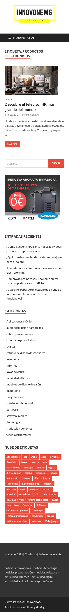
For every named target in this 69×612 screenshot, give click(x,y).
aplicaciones (13, 456)
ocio (37, 494)
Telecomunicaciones (17, 515)
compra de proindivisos (21, 340)
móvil (23, 489)
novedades (25, 494)
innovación (12, 478)
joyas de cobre (15, 371)
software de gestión (17, 510)
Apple (34, 456)
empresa (40, 472)
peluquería (13, 390)
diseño (28, 472)
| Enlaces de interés (49, 554)
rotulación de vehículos (21, 403)
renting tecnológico (38, 499)
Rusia (55, 499)
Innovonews (32, 114)
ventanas (36, 521)
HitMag (40, 607)
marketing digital (31, 483)
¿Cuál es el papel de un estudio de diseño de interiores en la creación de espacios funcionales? (33, 294)
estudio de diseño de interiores (25, 353)
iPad (36, 478)
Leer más (11, 143)
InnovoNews (33, 601)
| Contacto (30, 554)
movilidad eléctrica (18, 378)
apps (43, 456)
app (25, 456)
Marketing (12, 483)
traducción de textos (19, 428)
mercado (11, 489)
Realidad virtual (15, 499)
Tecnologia (37, 510)
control (41, 467)
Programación (15, 397)
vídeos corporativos (18, 434)
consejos (28, 467)
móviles (33, 489)
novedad (10, 494)
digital (51, 467)
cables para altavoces (19, 334)
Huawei (53, 472)
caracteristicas (39, 462)
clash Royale (13, 467)
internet (26, 478)
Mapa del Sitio (14, 554)
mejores (48, 483)
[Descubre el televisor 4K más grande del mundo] (34, 80)
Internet (11, 365)
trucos (50, 515)
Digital (8, 99)
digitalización (13, 472)
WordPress (27, 607)
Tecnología (13, 422)
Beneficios (11, 462)
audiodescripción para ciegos (24, 327)
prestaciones (49, 494)
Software (12, 409)
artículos (55, 456)
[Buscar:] (34, 163)
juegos (46, 478)
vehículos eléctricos (17, 521)
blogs (24, 462)
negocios (46, 489)
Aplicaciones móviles (19, 321)
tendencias (37, 515)
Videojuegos (51, 521)
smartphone (12, 505)
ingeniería (12, 359)
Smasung (28, 505)
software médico (16, 416)
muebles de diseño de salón (23, 384)
